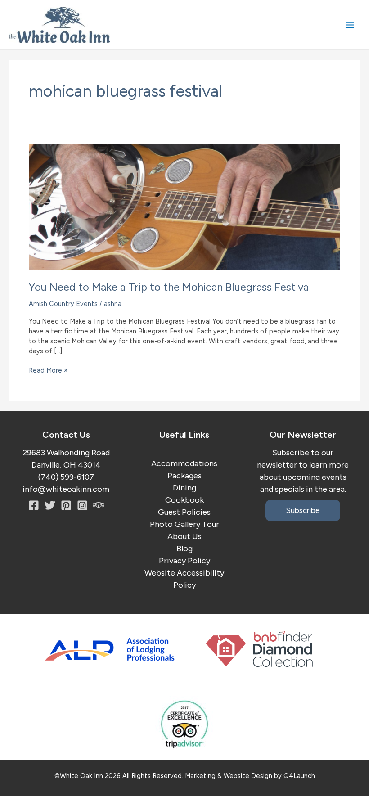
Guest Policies (184, 512)
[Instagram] (66, 505)
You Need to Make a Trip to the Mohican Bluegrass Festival (170, 286)
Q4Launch (299, 776)
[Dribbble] (98, 505)
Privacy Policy (184, 561)
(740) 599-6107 (66, 477)
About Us (184, 536)
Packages (184, 476)
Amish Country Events (63, 304)
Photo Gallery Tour (184, 524)
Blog (184, 548)
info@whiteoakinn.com (65, 489)
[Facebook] (33, 505)
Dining (184, 488)
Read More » (48, 371)
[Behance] (82, 505)
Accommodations (184, 463)
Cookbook (184, 500)
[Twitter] (50, 505)
